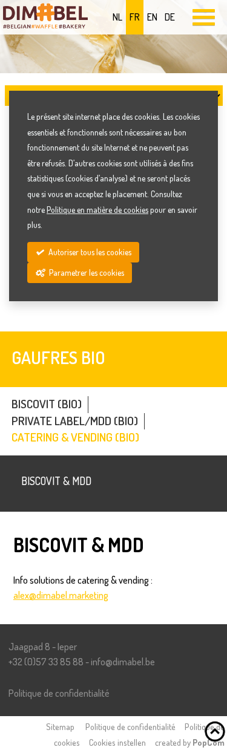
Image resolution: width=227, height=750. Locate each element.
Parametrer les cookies (85, 272)
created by (190, 742)
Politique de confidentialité (59, 693)
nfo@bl (123, 662)
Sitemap (60, 726)
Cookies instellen (117, 742)
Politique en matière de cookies (97, 209)
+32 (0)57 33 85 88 (46, 662)
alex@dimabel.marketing (60, 595)
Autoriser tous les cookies (89, 252)
